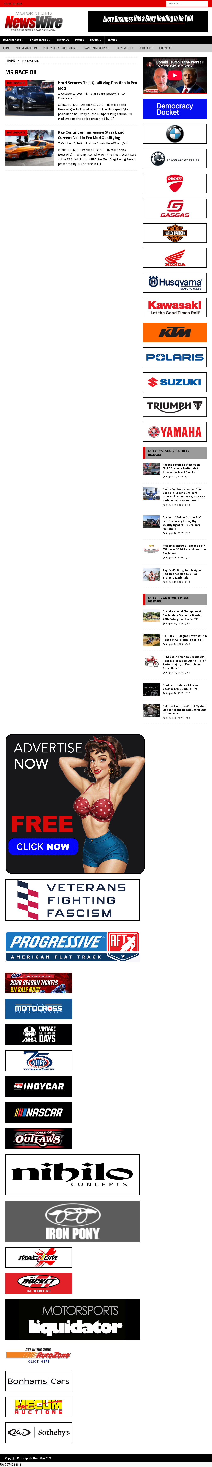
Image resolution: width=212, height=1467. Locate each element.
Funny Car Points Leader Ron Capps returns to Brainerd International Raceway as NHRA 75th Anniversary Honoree (184, 494)
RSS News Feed (124, 48)
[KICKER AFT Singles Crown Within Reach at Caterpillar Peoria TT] (151, 640)
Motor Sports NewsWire (103, 93)
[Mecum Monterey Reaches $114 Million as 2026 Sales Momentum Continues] (151, 550)
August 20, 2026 (174, 533)
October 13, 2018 (72, 93)
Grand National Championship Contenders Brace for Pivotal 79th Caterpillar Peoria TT (182, 615)
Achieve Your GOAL (26, 48)
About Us (145, 48)
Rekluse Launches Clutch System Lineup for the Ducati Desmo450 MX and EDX (184, 709)
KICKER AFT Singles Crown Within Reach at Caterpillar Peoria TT (185, 638)
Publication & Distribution (59, 48)
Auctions (63, 40)
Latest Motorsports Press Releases (168, 452)
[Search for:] (187, 3)
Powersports (39, 40)
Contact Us (165, 48)
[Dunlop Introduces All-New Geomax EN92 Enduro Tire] (151, 689)
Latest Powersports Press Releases (168, 599)
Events (79, 40)
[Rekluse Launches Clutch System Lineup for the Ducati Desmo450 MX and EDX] (151, 710)
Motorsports (12, 40)
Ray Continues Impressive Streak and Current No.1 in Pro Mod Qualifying (91, 135)
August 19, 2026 (174, 582)
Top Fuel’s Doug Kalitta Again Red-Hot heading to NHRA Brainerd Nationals (182, 574)
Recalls (112, 40)
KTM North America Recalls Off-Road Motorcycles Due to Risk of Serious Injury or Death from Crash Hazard (184, 662)
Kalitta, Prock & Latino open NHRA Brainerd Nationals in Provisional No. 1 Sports (181, 468)
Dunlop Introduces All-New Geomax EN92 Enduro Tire (180, 687)
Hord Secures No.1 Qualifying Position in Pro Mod (97, 85)
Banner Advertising (95, 48)
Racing (94, 40)
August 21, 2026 (174, 505)
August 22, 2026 (174, 476)
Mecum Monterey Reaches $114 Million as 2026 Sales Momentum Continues (185, 549)
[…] (112, 118)
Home (6, 48)
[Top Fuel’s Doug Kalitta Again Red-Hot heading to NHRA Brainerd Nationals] (151, 574)
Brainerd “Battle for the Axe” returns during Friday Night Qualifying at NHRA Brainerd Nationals (182, 523)
